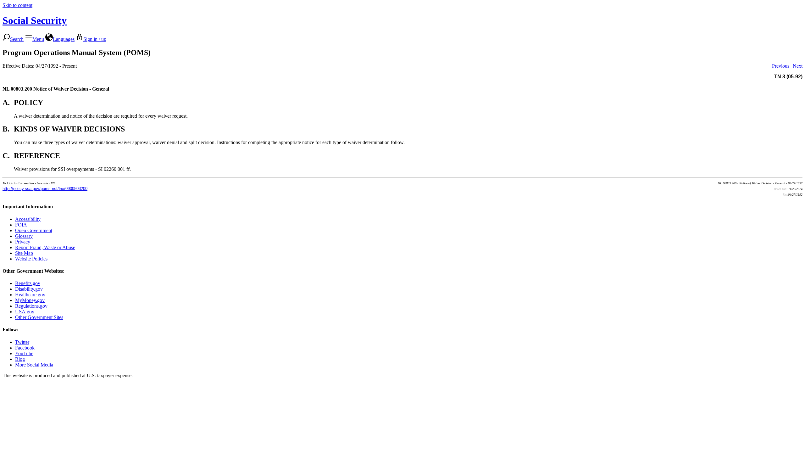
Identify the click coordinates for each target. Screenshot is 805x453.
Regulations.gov (31, 306)
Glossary (24, 236)
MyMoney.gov (30, 300)
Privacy (22, 241)
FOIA (21, 224)
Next (797, 66)
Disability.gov (29, 289)
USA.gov (24, 311)
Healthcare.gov (30, 294)
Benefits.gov (27, 283)
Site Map (24, 253)
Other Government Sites (39, 317)
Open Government (33, 230)
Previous (780, 66)
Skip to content (17, 5)
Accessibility (28, 219)
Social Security (35, 20)
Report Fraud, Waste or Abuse (45, 247)
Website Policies (31, 258)
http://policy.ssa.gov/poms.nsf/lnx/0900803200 (45, 188)
